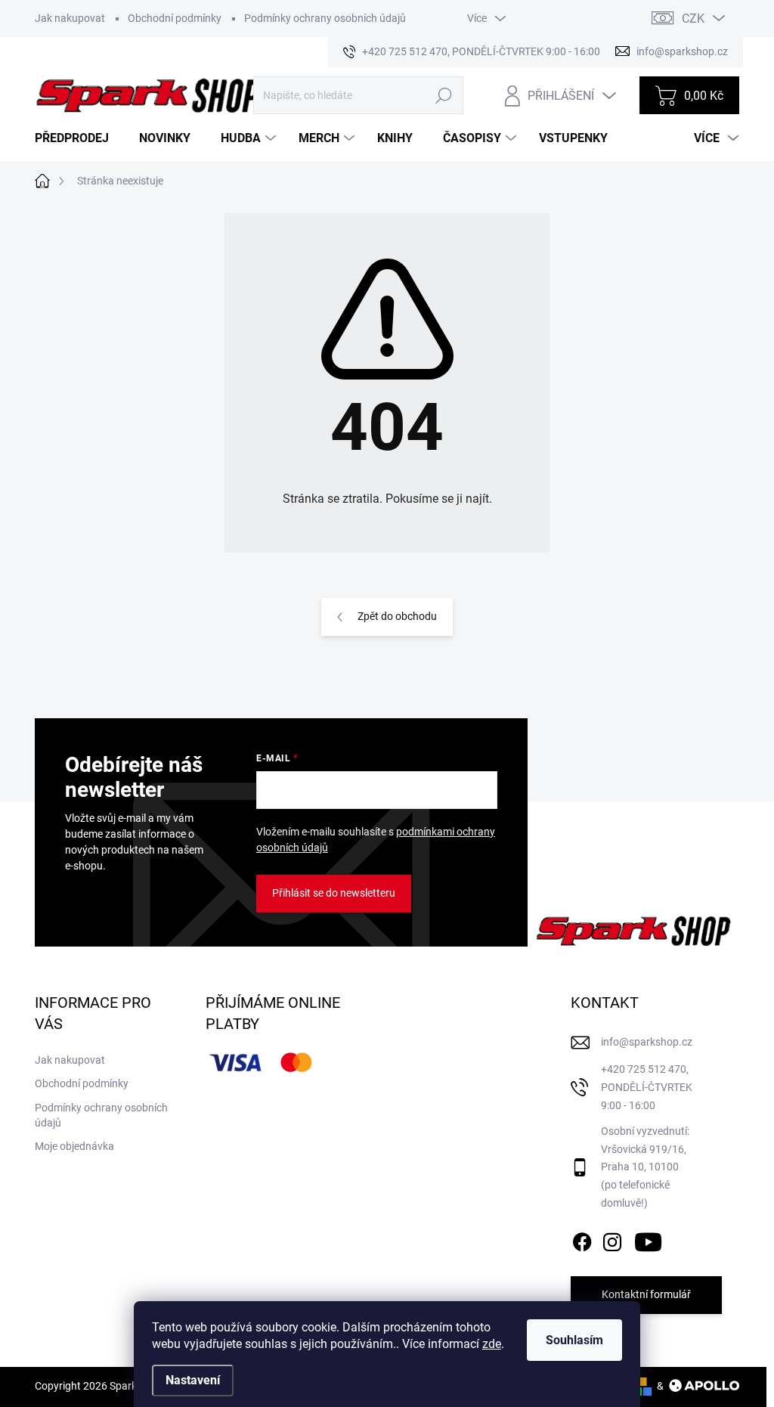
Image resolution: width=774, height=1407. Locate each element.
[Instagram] (612, 1239)
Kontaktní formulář (646, 1294)
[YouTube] (648, 1239)
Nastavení (193, 1380)
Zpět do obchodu (397, 616)
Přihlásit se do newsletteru (333, 893)
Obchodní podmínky (174, 18)
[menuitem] (77, 138)
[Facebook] (582, 1239)
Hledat (444, 95)
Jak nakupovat (70, 18)
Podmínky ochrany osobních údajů (325, 18)
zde (491, 1344)
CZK (693, 18)
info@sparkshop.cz (646, 1042)
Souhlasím (574, 1340)
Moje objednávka (74, 1146)
